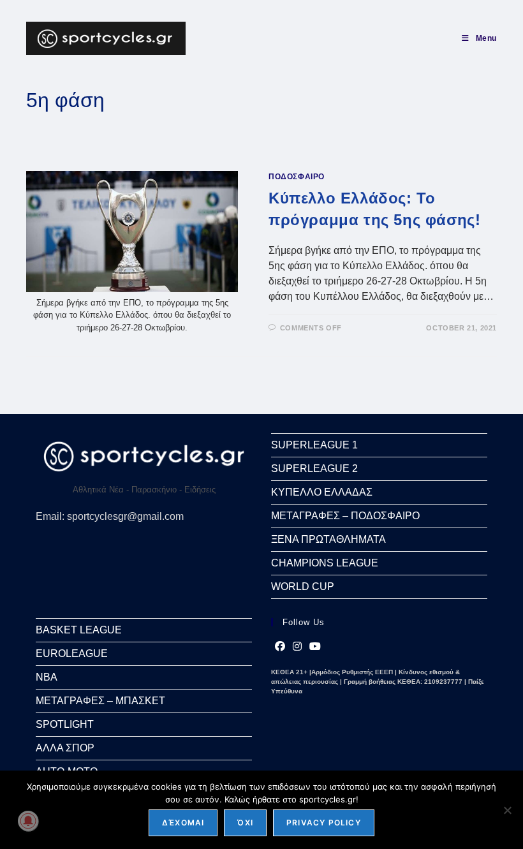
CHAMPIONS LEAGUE (324, 562)
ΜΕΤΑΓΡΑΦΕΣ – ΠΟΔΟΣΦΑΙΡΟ (345, 515)
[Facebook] (280, 646)
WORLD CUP (302, 586)
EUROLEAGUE (72, 653)
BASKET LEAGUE (79, 629)
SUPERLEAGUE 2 (314, 468)
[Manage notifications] (28, 821)
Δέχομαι (183, 822)
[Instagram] (297, 646)
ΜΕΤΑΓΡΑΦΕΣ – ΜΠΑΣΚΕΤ (100, 700)
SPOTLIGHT (65, 724)
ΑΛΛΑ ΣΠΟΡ (65, 747)
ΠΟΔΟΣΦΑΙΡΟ (297, 176)
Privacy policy (323, 822)
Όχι (245, 822)
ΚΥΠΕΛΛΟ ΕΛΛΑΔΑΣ (321, 492)
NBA (46, 677)
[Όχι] (507, 810)
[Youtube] (315, 646)
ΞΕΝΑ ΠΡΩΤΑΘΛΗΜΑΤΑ (328, 539)
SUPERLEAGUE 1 (314, 444)
